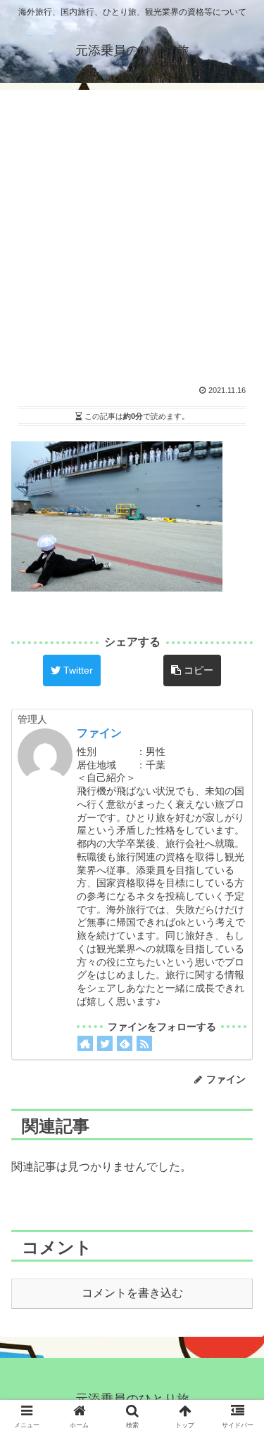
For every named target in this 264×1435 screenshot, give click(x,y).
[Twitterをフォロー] (104, 1043)
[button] (236, 1117)
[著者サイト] (85, 1043)
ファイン (99, 733)
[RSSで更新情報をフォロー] (144, 1043)
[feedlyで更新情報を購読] (124, 1043)
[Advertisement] (132, 232)
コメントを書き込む (132, 1293)
